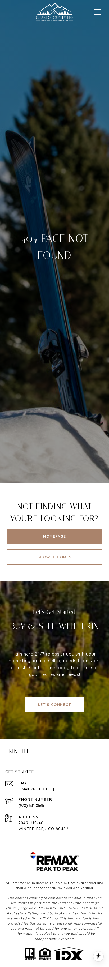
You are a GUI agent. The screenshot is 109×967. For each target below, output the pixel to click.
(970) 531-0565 (31, 805)
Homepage (54, 536)
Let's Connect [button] (54, 704)
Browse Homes (54, 557)
